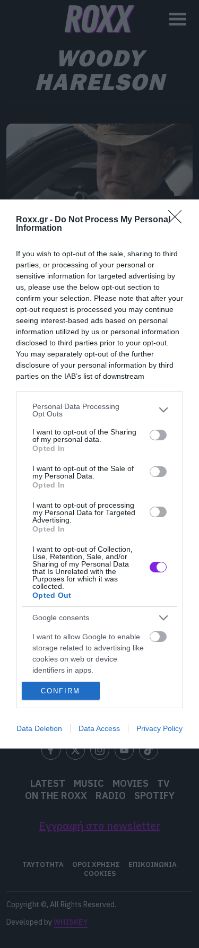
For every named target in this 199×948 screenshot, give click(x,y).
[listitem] (99, 410)
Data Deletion (39, 728)
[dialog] (99, 474)
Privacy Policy (159, 728)
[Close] (178, 220)
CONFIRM (60, 691)
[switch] (158, 435)
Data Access (99, 728)
